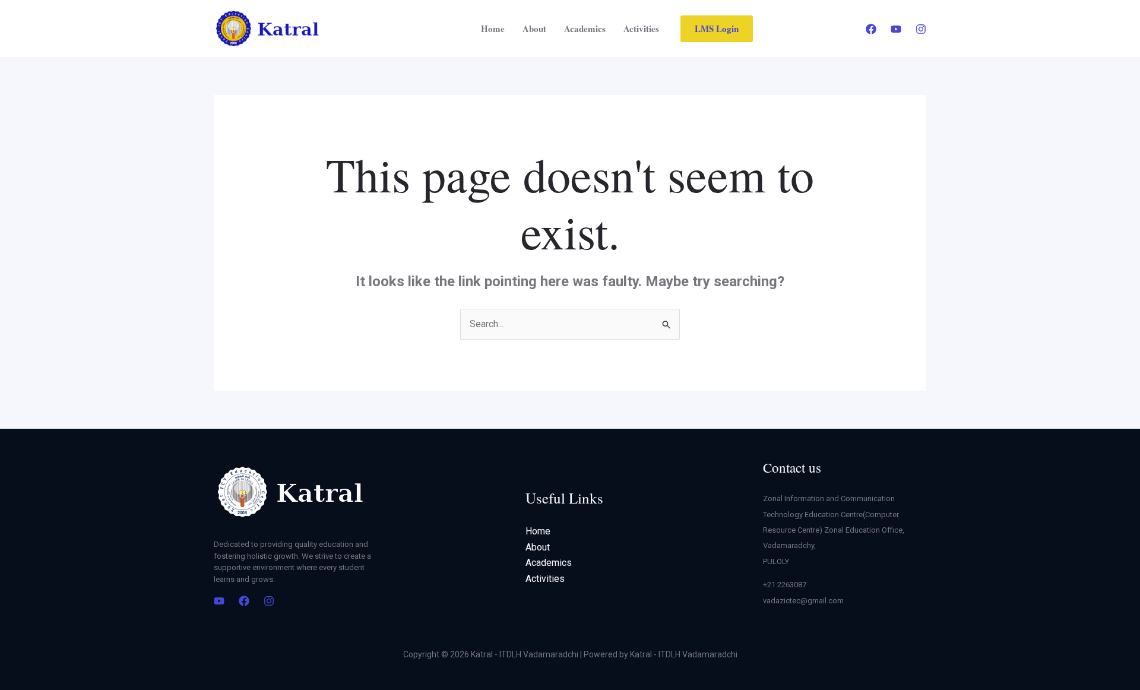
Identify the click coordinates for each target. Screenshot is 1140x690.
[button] (716, 29)
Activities (641, 28)
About (534, 28)
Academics (585, 28)
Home (493, 28)
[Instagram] (921, 29)
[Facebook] (871, 29)
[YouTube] (896, 29)
